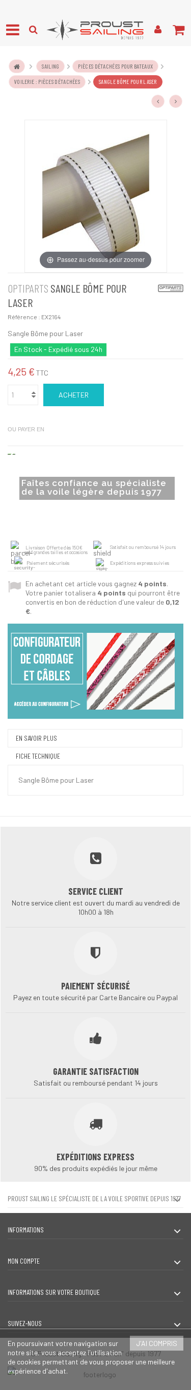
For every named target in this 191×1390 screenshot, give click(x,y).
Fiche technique (38, 756)
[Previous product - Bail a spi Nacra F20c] (158, 101)
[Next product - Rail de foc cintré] (175, 101)
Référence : (24, 316)
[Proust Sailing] (95, 29)
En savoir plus (36, 738)
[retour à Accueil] (17, 66)
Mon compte (24, 1260)
